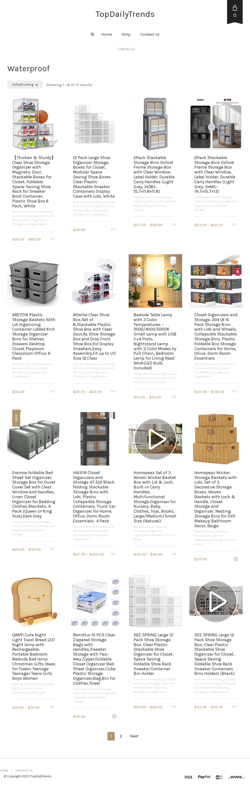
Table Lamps (159, 378)
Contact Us (149, 34)
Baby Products (143, 526)
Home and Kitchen (146, 201)
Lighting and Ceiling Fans (28, 684)
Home (106, 34)
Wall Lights (39, 692)
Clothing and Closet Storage (152, 197)
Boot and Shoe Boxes (26, 211)
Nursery (139, 531)
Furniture (160, 526)
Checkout (126, 49)
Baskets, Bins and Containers (32, 364)
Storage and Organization (29, 224)
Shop (126, 34)
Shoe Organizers (35, 220)
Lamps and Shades (147, 374)
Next (134, 736)
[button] (235, 559)
